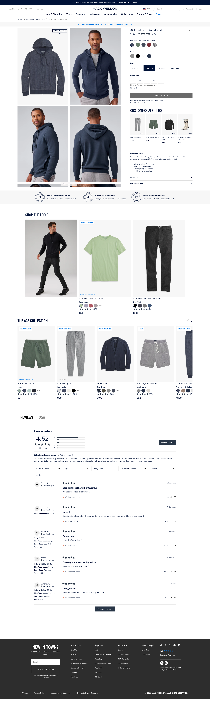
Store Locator (76, 659)
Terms (25, 693)
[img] (65, 454)
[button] (166, 9)
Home (20, 19)
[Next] (191, 320)
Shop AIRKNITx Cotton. (128, 2)
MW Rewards (123, 659)
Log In (120, 650)
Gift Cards (98, 677)
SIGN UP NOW (45, 669)
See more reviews (105, 609)
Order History (123, 654)
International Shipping (103, 663)
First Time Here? (15, 9)
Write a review (167, 443)
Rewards (39, 9)
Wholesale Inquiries (79, 663)
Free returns (158, 100)
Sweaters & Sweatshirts (35, 19)
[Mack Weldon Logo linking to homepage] (105, 9)
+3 (117, 390)
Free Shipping (135, 100)
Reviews (26, 417)
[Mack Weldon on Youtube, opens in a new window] (174, 645)
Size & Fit (98, 668)
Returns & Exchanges (103, 654)
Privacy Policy (39, 693)
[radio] (136, 68)
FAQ (96, 650)
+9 (100, 305)
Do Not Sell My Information (88, 693)
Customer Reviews (167, 655)
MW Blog (74, 654)
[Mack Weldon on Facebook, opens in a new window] (165, 645)
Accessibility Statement (61, 693)
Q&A (42, 417)
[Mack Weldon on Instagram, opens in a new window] (161, 645)
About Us (28, 9)
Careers (74, 672)
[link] (147, 33)
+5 (38, 390)
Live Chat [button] (145, 650)
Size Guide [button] (134, 88)
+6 (78, 390)
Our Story (75, 650)
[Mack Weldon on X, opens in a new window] (170, 645)
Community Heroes (78, 668)
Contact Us (146, 654)
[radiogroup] (161, 50)
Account (189, 9)
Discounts (98, 672)
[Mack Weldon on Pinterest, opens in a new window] (179, 645)
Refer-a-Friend (124, 668)
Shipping (98, 659)
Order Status (123, 663)
